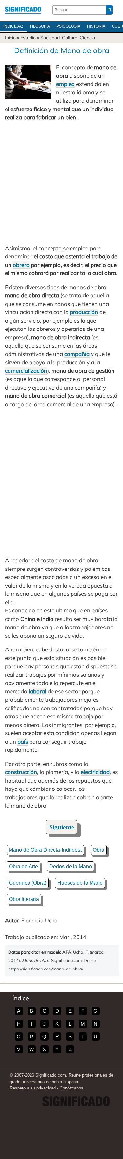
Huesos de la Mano (80, 883)
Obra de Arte (23, 866)
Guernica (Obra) (27, 883)
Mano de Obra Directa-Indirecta (45, 850)
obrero (21, 264)
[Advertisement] (61, 182)
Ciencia (87, 38)
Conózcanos (71, 1088)
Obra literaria (24, 899)
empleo (65, 83)
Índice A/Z (13, 26)
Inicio (10, 38)
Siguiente (61, 827)
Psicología (68, 26)
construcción (21, 772)
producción (84, 312)
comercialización (26, 370)
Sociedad (50, 38)
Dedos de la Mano (70, 866)
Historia (96, 26)
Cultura (69, 38)
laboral (37, 691)
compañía (77, 353)
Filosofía (40, 26)
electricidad (95, 772)
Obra (98, 850)
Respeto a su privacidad (33, 1088)
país (22, 741)
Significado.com (23, 9)
